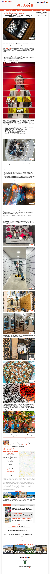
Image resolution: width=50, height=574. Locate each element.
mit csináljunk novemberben (19, 480)
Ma (6, 505)
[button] (4, 29)
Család (31, 10)
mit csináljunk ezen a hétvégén (10, 480)
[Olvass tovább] (24, 444)
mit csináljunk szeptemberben (11, 489)
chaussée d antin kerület (6, 481)
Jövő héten (31, 505)
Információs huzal (15, 526)
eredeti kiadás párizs (21, 479)
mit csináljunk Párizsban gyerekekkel (28, 478)
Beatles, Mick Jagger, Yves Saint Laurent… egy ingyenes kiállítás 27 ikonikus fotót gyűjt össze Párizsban (21, 513)
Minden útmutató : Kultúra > (42, 554)
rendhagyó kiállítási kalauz (30, 482)
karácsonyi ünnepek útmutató (20, 484)
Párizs (23, 486)
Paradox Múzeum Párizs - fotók (19, 40)
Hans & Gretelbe (12, 435)
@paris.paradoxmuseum (10, 471)
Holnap (15, 505)
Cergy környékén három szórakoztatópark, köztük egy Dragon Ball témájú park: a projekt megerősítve (20, 538)
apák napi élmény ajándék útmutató (11, 484)
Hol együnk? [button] (10, 10)
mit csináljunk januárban (18, 488)
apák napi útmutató (19, 486)
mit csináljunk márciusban (28, 481)
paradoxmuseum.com (10, 469)
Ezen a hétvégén (23, 505)
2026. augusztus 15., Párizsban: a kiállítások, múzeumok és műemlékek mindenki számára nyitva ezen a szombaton (30, 552)
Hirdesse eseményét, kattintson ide (7, 449)
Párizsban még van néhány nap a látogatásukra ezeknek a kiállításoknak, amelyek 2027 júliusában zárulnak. (41, 552)
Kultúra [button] (15, 10)
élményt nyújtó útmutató (15, 482)
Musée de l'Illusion (22, 53)
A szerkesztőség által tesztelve (21, 481)
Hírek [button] (5, 10)
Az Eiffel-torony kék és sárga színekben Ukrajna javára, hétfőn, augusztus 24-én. (20, 531)
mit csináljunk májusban (13, 481)
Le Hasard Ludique (32, 480)
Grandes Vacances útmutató (7, 483)
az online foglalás (30, 408)
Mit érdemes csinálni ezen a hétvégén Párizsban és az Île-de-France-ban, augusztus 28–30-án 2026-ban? (15, 499)
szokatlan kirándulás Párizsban (10, 479)
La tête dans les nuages (26, 56)
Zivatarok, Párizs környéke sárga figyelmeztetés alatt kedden (17, 530)
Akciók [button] (36, 10)
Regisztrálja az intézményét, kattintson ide (8, 448)
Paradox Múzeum (8, 48)
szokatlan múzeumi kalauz (14, 483)
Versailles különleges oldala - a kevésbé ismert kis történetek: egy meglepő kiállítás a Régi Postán (23, 499)
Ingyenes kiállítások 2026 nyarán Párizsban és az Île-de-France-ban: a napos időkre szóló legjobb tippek (8, 552)
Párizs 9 (9, 478)
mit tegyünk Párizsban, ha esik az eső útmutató (23, 487)
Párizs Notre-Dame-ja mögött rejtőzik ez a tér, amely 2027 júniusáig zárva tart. (20, 534)
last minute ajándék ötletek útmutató (11, 486)
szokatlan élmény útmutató (30, 483)
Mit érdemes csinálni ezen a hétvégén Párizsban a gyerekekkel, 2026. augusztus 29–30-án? (7, 499)
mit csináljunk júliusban (27, 479)
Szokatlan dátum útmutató (22, 483)
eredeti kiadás (16, 479)
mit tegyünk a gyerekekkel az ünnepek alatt (16, 478)
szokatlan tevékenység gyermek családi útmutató (9, 487)
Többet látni (18, 541)
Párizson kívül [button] (43, 10)
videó (7, 478)
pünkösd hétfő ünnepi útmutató (10, 488)
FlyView (20, 56)
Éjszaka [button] (27, 10)
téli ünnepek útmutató (28, 484)
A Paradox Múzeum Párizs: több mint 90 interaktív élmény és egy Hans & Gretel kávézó (22, 507)
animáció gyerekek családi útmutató (16, 485)
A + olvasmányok (22, 526)
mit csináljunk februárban (25, 488)
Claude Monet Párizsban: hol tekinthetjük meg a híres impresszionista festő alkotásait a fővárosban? (22, 519)
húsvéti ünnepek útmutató (22, 482)
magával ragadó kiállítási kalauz (7, 482)
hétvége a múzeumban (26, 480)
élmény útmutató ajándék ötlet (28, 486)
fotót (33, 405)
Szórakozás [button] (21, 10)
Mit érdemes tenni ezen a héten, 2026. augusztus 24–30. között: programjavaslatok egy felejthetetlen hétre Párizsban (31, 499)
